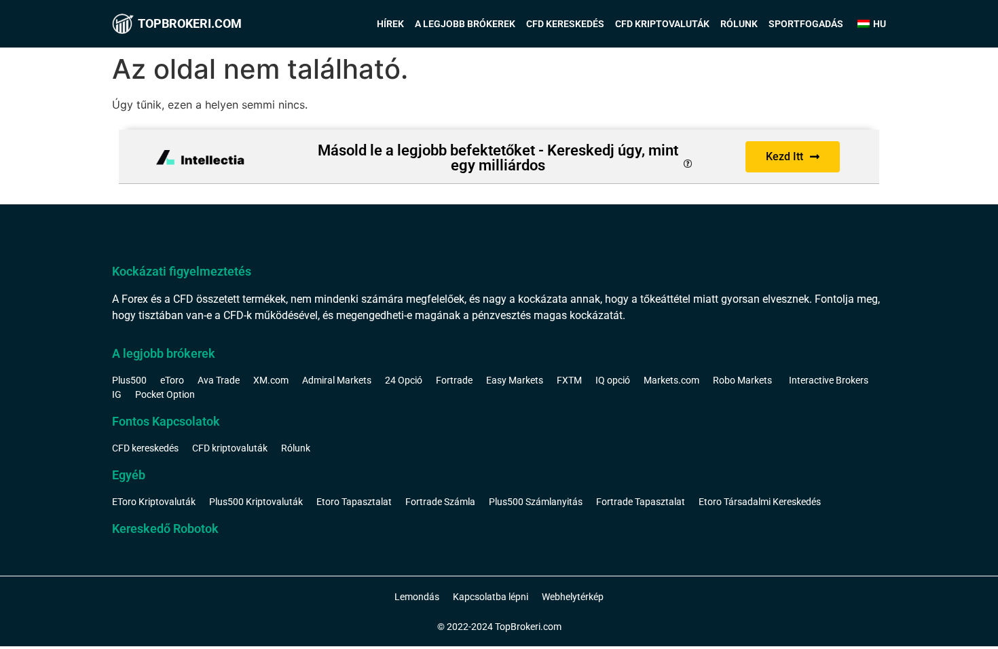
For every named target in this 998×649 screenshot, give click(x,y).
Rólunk (739, 23)
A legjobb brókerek (465, 23)
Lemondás (416, 596)
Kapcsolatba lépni (490, 596)
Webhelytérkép (573, 596)
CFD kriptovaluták (662, 23)
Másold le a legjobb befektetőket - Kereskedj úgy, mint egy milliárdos (498, 158)
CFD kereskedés (565, 23)
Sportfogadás (806, 23)
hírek (390, 23)
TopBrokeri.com (190, 23)
